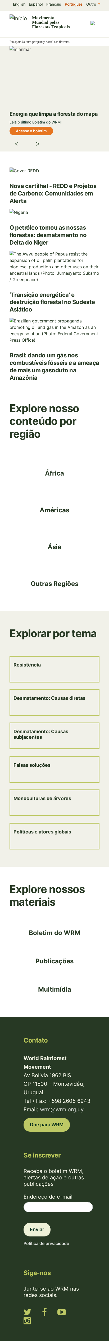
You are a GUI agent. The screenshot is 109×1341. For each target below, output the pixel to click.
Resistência (27, 665)
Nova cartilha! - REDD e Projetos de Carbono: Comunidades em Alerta (53, 193)
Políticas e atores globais (42, 832)
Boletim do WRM (54, 933)
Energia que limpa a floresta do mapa (54, 114)
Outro (91, 4)
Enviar (37, 1229)
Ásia (54, 547)
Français (53, 4)
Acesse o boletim (31, 131)
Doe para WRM (46, 1124)
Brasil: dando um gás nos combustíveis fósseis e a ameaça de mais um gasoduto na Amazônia (54, 366)
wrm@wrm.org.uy (62, 1109)
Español (36, 4)
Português (74, 4)
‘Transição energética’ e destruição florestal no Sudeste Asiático (52, 302)
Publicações (54, 961)
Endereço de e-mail (48, 1197)
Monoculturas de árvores (42, 798)
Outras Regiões (54, 584)
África (54, 473)
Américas (54, 510)
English (19, 4)
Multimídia (54, 989)
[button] (21, 145)
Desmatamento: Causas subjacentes (40, 734)
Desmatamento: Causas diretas (49, 698)
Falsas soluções (32, 765)
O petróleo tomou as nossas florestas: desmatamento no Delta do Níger (48, 235)
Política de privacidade (46, 1243)
